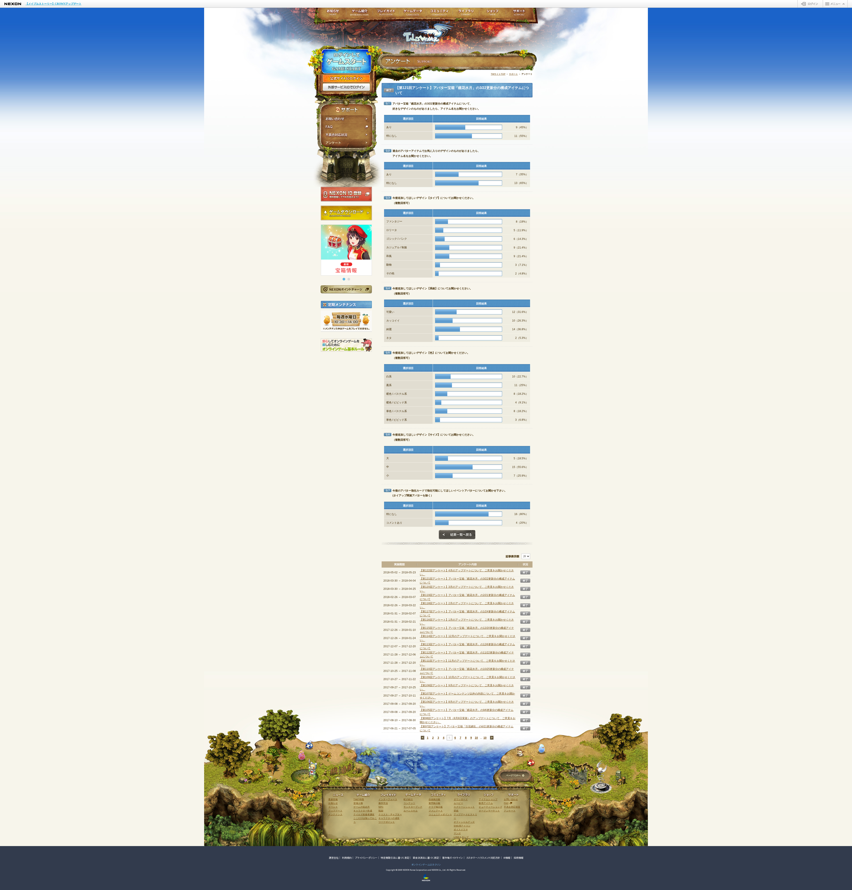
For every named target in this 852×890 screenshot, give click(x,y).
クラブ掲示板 (436, 807)
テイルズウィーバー (428, 34)
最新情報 (333, 799)
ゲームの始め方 (361, 807)
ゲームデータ (412, 14)
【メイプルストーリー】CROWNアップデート (53, 3)
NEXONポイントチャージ (346, 289)
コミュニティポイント (440, 814)
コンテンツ (409, 803)
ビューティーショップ (490, 807)
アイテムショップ (488, 799)
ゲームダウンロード (346, 213)
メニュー (835, 4)
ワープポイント (387, 822)
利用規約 (347, 857)
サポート (513, 74)
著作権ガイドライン (452, 857)
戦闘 (381, 810)
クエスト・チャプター (390, 814)
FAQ (346, 127)
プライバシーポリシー (366, 857)
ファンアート (436, 810)
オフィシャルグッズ (464, 822)
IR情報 (506, 857)
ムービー (458, 803)
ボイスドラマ (461, 829)
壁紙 (456, 810)
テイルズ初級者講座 (364, 814)
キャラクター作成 (362, 810)
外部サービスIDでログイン (346, 87)
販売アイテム (486, 803)
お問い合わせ (346, 119)
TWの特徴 (358, 799)
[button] (344, 279)
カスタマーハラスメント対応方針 (483, 857)
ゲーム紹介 (359, 14)
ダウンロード (461, 799)
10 (476, 737)
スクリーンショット (464, 807)
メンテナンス (335, 814)
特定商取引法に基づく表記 (395, 857)
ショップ (492, 14)
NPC (381, 807)
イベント (333, 807)
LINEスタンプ (461, 837)
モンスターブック (413, 807)
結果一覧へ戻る (457, 534)
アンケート (346, 143)
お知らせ (331, 14)
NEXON (12, 4)
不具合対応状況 (346, 135)
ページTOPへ (515, 775)
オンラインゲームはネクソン (426, 864)
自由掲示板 (434, 799)
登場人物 (358, 803)
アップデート (335, 810)
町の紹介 (408, 799)
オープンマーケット (489, 810)
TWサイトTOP (498, 74)
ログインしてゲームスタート (346, 61)
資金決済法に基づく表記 (426, 857)
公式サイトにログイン (346, 79)
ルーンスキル (411, 810)
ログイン (810, 4)
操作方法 (383, 803)
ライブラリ (466, 14)
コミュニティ (439, 14)
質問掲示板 (434, 803)
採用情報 (518, 857)
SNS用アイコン (462, 826)
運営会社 (334, 857)
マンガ (457, 833)
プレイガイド (386, 14)
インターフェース (388, 799)
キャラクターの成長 (389, 818)
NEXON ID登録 (346, 194)
